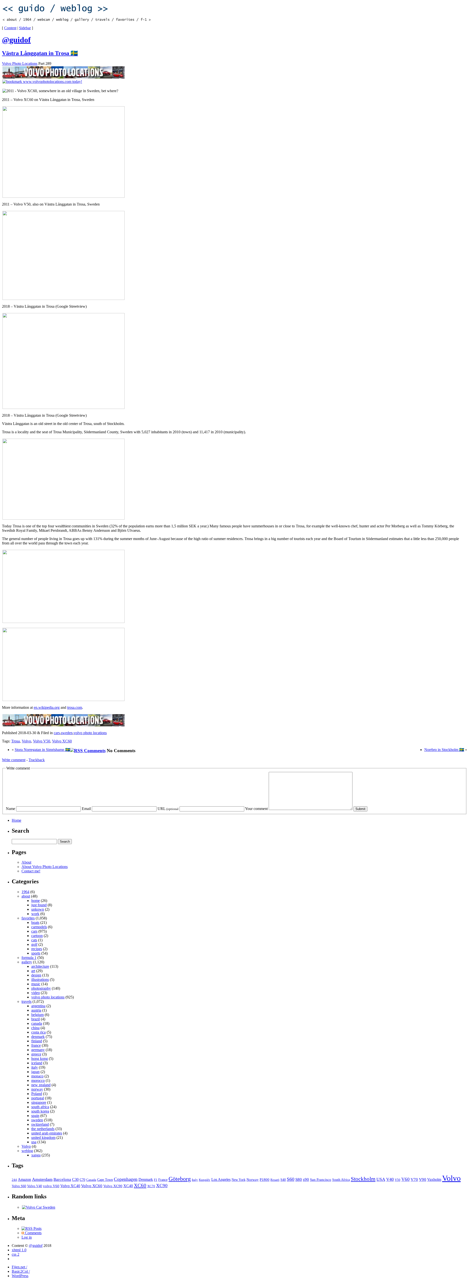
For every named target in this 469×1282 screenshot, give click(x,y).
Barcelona (62, 1179)
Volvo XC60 (62, 741)
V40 (390, 1179)
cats (34, 940)
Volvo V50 (41, 741)
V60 (405, 1179)
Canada (91, 1180)
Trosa (15, 741)
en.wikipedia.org (47, 707)
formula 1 (28, 958)
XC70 (151, 1186)
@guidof (36, 1245)
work (35, 914)
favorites (28, 918)
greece (36, 1054)
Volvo (26, 741)
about (25, 896)
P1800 (264, 1179)
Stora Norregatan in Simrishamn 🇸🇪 (42, 750)
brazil (35, 1019)
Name (10, 809)
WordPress (20, 1276)
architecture (40, 966)
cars (57, 733)
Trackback (37, 760)
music (35, 984)
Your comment (256, 809)
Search (20, 831)
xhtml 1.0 (19, 1250)
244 (14, 1180)
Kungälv (204, 1180)
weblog (27, 1151)
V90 (422, 1179)
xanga (36, 1155)
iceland (36, 1063)
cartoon (37, 936)
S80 (298, 1179)
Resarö (274, 1180)
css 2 (15, 1254)
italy (34, 1067)
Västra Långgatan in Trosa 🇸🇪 (40, 53)
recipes (36, 949)
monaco (37, 1076)
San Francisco (320, 1180)
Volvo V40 (34, 1186)
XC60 (140, 1185)
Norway (252, 1180)
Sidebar (25, 28)
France (163, 1180)
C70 (82, 1180)
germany (38, 1050)
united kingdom (43, 1137)
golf (34, 944)
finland (36, 1041)
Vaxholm (434, 1179)
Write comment (13, 760)
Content (10, 28)
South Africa (341, 1180)
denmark (38, 1037)
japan (35, 1072)
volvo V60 (51, 1186)
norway (37, 1089)
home (35, 900)
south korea (40, 1111)
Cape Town (105, 1180)
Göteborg (180, 1179)
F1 (155, 1180)
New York (238, 1180)
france (36, 1045)
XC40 (128, 1186)
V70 (414, 1179)
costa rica (38, 1032)
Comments (33, 1233)
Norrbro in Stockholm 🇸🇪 (444, 750)
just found (39, 905)
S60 (290, 1179)
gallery (26, 962)
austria (36, 1010)
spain (35, 1116)
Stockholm (363, 1179)
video (35, 993)
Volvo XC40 (70, 1185)
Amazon (24, 1179)
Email (86, 809)
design (36, 975)
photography (41, 988)
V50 (397, 1180)
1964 (25, 892)
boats (35, 922)
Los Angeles (221, 1179)
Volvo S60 (19, 1186)
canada (36, 1023)
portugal (37, 1098)
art (33, 971)
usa (33, 1142)
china (35, 1028)
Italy (195, 1180)
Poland (36, 1094)
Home (16, 820)
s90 (306, 1179)
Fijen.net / (19, 1267)
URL (168, 809)
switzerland (40, 1124)
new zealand (41, 1085)
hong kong (39, 1058)
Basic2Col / (21, 1271)
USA (380, 1179)
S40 (283, 1180)
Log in (26, 1237)
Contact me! (30, 871)
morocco (38, 1080)
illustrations (40, 979)
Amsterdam (42, 1179)
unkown (37, 909)
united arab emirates (46, 1133)
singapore (38, 1102)
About (26, 862)
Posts (37, 1228)
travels (26, 1001)
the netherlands (42, 1129)
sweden (67, 733)
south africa (40, 1107)
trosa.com (74, 707)
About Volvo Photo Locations (44, 867)
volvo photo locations (90, 733)
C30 (75, 1179)
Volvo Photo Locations (19, 63)
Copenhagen (126, 1179)
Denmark (146, 1179)
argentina (38, 1006)
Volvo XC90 (112, 1186)
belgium (37, 1015)
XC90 (162, 1185)
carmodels (39, 927)
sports (35, 953)
